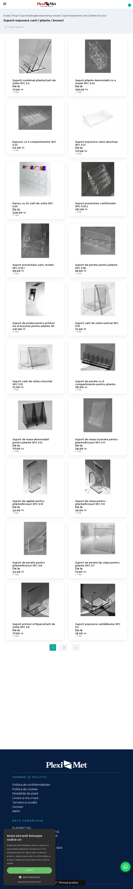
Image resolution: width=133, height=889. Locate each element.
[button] (29, 877)
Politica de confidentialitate (31, 784)
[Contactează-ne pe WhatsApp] (125, 867)
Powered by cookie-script (29, 882)
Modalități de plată (25, 793)
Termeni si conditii (24, 802)
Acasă (6, 15)
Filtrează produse (68, 882)
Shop (15, 15)
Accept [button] (29, 870)
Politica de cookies (25, 789)
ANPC (16, 811)
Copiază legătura (16, 27)
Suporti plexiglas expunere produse (40, 15)
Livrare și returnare (25, 798)
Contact (17, 806)
